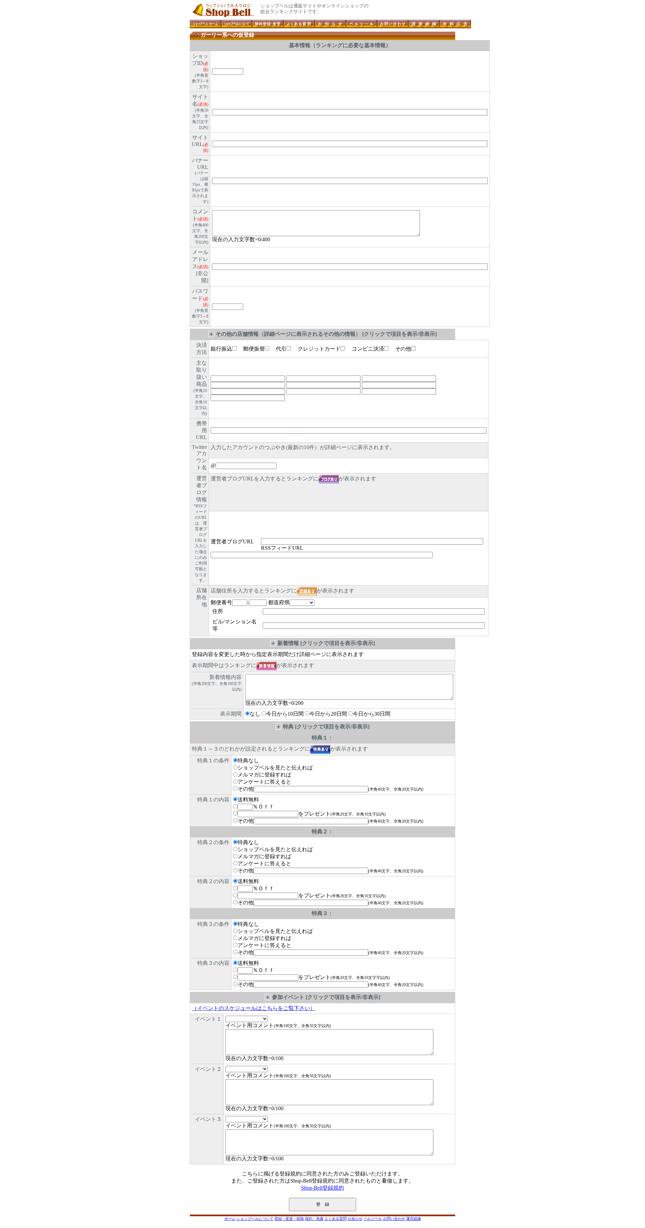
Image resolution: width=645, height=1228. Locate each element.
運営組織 (413, 1219)
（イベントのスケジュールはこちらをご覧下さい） (253, 1008)
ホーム (229, 1219)
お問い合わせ (394, 1219)
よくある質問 (336, 1219)
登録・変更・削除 (289, 1219)
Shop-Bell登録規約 (322, 1188)
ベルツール (372, 1219)
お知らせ (355, 1219)
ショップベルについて (254, 1219)
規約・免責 (314, 1219)
